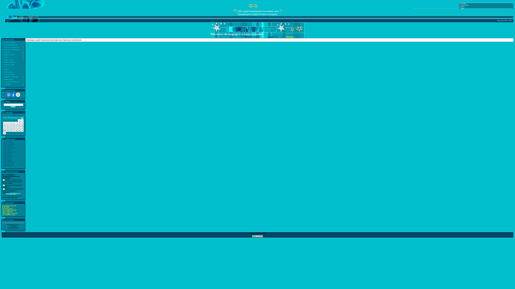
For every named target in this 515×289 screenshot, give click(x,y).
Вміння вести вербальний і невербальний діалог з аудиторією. (13, 190)
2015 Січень (8, 166)
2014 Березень (9, 162)
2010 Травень (8, 146)
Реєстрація (464, 5)
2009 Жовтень (8, 142)
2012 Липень (8, 154)
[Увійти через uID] (9, 95)
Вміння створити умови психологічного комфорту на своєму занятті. (12, 181)
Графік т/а (272, 37)
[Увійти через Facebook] (13, 95)
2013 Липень (8, 160)
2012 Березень (9, 152)
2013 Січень (8, 158)
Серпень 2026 (17, 116)
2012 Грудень (8, 156)
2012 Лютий (8, 150)
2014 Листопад (9, 164)
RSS (510, 20)
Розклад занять (253, 37)
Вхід (462, 8)
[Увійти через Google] (18, 95)
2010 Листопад (9, 148)
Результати (6, 196)
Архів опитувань (16, 196)
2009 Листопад (9, 144)
